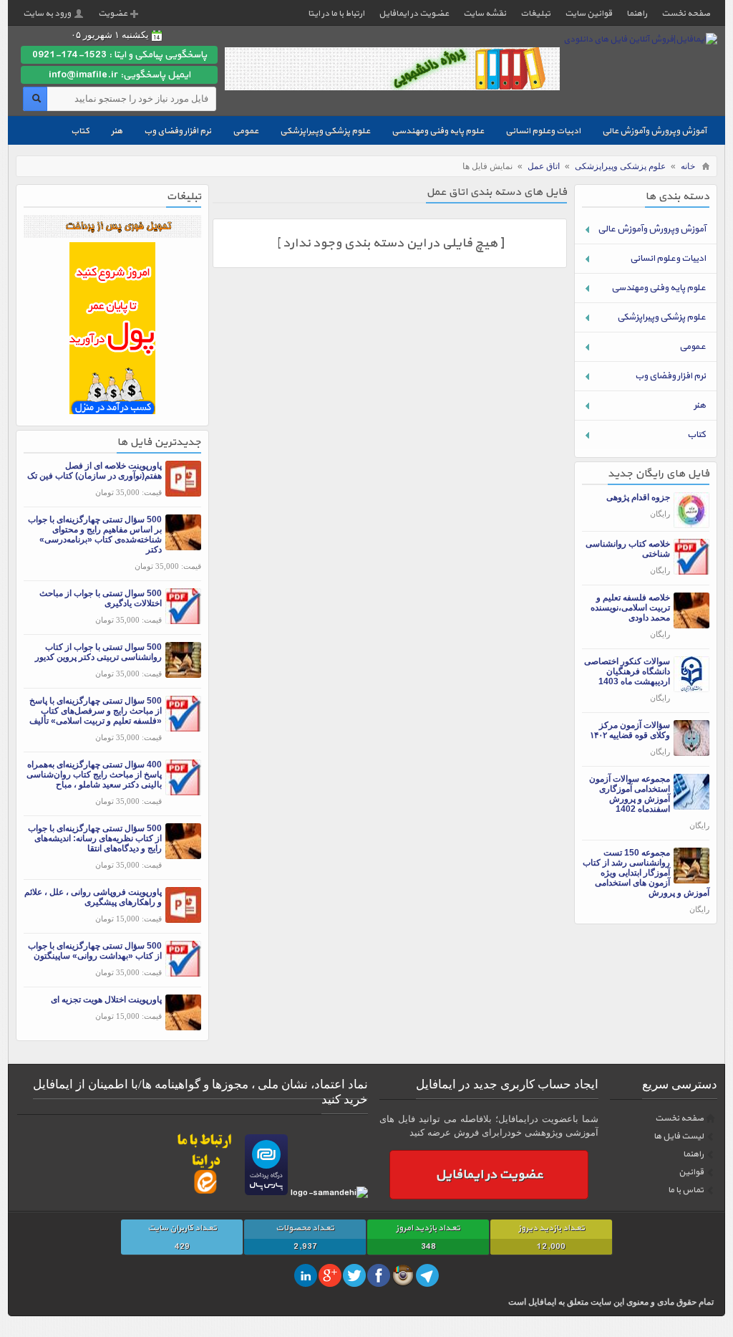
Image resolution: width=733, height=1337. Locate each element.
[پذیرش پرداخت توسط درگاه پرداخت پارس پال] (266, 1193)
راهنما (636, 13)
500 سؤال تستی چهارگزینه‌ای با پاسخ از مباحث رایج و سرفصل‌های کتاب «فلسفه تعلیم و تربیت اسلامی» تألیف (95, 711)
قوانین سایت (588, 13)
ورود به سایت (47, 13)
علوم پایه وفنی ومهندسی (438, 131)
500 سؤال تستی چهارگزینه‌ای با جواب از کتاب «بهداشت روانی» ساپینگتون (95, 951)
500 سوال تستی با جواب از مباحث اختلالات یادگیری (100, 598)
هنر (116, 131)
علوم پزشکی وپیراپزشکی (325, 131)
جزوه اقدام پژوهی (638, 497)
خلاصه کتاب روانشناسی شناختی (628, 549)
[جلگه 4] (112, 411)
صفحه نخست (685, 13)
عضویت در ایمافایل (414, 13)
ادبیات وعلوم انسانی (543, 131)
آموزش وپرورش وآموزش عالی (654, 131)
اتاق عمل (544, 166)
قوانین (691, 1172)
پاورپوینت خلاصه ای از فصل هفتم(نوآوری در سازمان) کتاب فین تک (94, 471)
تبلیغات (535, 13)
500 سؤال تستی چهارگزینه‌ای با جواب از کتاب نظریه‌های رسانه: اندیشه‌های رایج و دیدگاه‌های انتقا (95, 838)
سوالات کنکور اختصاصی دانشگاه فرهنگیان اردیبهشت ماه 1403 (627, 671)
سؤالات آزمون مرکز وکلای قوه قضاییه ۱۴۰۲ (630, 730)
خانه (688, 166)
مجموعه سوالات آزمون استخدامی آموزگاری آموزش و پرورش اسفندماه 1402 (629, 794)
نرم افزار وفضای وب (177, 131)
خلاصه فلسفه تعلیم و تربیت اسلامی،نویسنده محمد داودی (630, 608)
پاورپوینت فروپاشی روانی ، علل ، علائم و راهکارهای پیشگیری (93, 897)
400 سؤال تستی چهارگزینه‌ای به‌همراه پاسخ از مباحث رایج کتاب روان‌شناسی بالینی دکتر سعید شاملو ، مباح (94, 774)
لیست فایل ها (679, 1136)
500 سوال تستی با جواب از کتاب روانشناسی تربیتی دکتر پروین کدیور (98, 652)
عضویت (112, 13)
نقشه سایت (484, 13)
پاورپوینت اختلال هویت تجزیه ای (106, 1000)
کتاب (80, 131)
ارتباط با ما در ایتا (336, 13)
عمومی (245, 131)
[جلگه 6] (112, 234)
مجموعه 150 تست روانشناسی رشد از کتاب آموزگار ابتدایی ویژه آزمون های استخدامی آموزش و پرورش (646, 873)
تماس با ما (686, 1190)
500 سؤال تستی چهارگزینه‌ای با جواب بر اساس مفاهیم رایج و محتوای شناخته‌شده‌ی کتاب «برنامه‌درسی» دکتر (95, 534)
